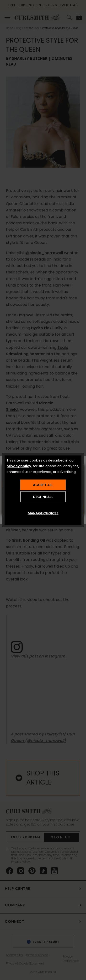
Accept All (43, 484)
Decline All (43, 496)
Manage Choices (43, 513)
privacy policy (18, 465)
